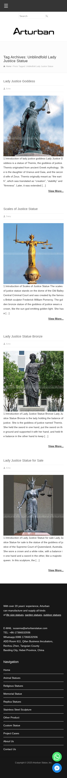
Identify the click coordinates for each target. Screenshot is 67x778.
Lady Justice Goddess (19, 81)
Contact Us (9, 749)
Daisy (8, 216)
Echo (8, 89)
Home (6, 670)
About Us (8, 741)
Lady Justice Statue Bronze (23, 336)
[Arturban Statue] (33, 33)
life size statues (15, 614)
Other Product (11, 717)
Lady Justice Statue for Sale (23, 460)
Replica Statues (12, 701)
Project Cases (11, 733)
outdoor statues (52, 614)
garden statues (33, 614)
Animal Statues (11, 677)
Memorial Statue (12, 693)
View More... (56, 191)
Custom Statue (11, 725)
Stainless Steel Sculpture (17, 709)
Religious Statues (13, 685)
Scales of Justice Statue (20, 209)
